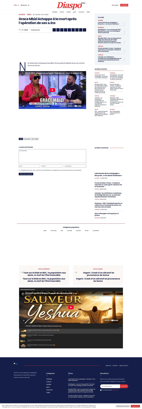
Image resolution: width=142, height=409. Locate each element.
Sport (100, 36)
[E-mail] (80, 30)
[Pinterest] (69, 30)
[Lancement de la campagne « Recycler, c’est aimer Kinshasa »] (109, 161)
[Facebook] (54, 30)
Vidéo (29, 14)
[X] (58, 30)
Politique (101, 27)
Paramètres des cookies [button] (123, 406)
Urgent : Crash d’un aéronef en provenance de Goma (98, 280)
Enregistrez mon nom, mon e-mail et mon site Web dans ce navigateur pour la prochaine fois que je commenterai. (51, 170)
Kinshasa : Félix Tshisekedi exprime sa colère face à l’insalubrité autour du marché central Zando (116, 101)
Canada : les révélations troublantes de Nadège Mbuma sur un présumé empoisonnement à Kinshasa (109, 59)
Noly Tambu (35, 139)
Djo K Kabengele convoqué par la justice (115, 113)
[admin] (20, 30)
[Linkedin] (73, 30)
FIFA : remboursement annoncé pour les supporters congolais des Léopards (101, 113)
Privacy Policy (115, 390)
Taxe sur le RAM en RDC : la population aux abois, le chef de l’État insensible (44, 280)
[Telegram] (77, 30)
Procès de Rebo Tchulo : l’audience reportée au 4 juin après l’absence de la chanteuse (109, 49)
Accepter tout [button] (135, 406)
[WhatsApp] (61, 30)
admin (26, 30)
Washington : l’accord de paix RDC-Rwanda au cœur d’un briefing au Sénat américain (109, 31)
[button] (25, 5)
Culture (100, 46)
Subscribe (124, 386)
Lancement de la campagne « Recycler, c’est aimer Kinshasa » (108, 23)
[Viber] (65, 30)
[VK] (84, 30)
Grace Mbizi (27, 139)
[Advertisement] (52, 45)
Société (22, 14)
